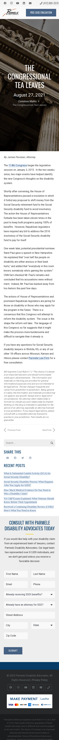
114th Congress (17, 165)
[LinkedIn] (23, 3)
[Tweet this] (22, 458)
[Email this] (7, 458)
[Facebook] (5, 3)
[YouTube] (17, 3)
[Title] (48, 687)
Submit (13, 650)
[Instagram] (11, 3)
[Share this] (15, 458)
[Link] (11, 13)
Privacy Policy (40, 680)
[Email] (30, 3)
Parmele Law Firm (39, 358)
